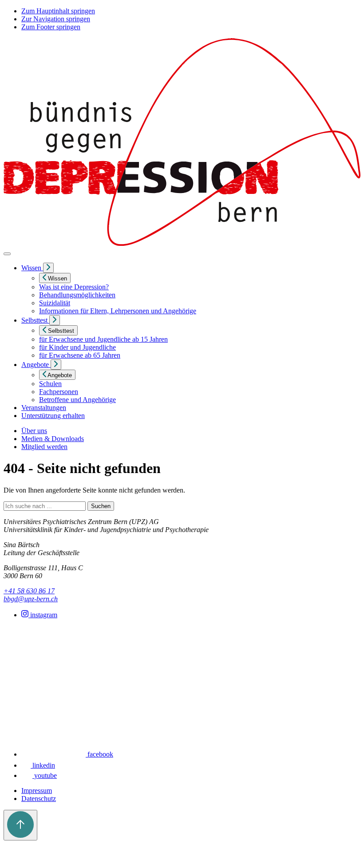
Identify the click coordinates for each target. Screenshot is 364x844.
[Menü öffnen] (7, 253)
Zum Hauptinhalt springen (58, 11)
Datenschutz (38, 798)
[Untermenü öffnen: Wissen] (48, 268)
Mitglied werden (44, 446)
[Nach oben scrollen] (20, 825)
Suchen (101, 506)
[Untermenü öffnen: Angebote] (56, 364)
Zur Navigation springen (55, 19)
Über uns (34, 430)
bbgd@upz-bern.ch (31, 599)
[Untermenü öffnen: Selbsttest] (54, 320)
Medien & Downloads (52, 438)
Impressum (36, 790)
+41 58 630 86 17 (29, 591)
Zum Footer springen (50, 27)
